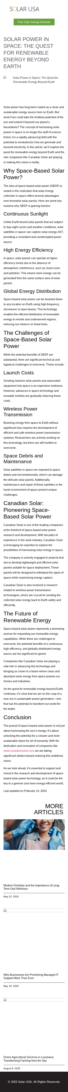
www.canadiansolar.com (18, 750)
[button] (56, 9)
